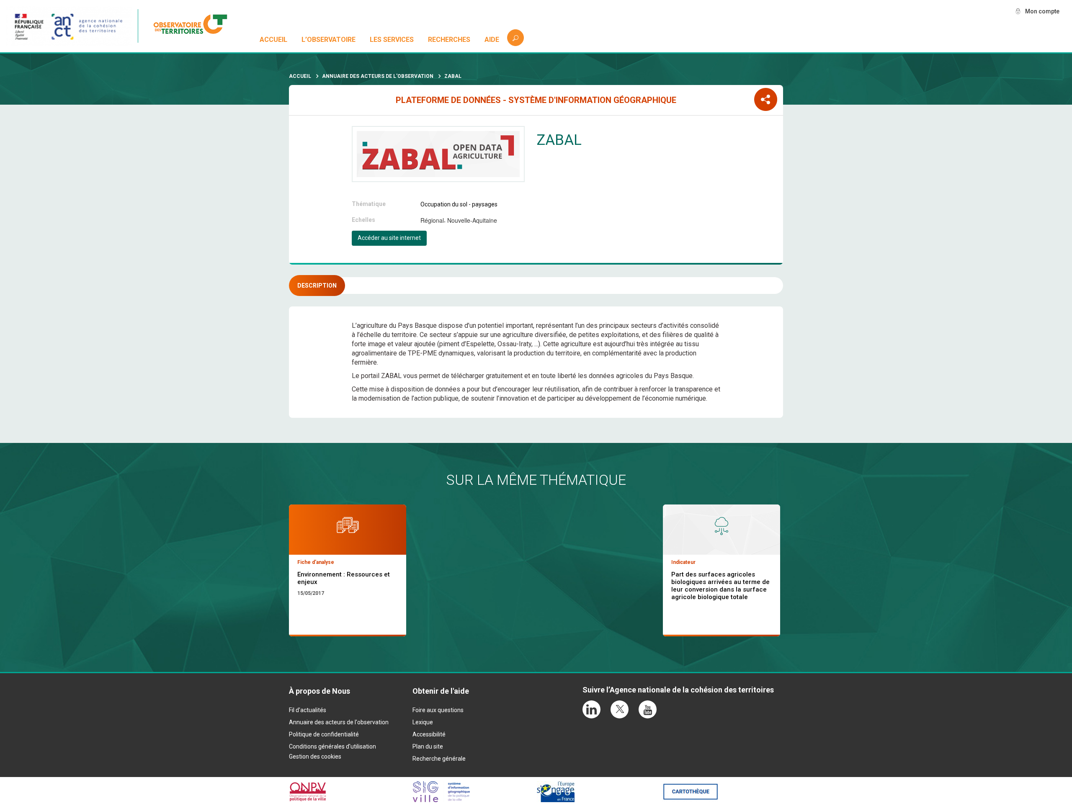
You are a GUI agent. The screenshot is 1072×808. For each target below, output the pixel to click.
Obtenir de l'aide (440, 691)
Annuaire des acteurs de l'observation (377, 76)
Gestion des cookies (315, 756)
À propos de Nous (319, 691)
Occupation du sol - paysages (458, 204)
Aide (491, 40)
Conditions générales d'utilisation (332, 746)
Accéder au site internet (389, 237)
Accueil (273, 40)
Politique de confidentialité (324, 734)
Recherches (449, 40)
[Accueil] (195, 26)
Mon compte (1042, 11)
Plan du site (427, 746)
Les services (392, 40)
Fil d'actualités (307, 710)
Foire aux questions (438, 710)
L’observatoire (329, 40)
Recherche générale (439, 758)
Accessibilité (429, 734)
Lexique (422, 722)
